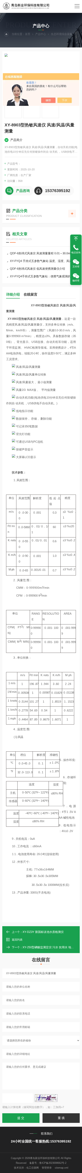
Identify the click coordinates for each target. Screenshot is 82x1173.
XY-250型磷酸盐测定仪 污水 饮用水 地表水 (50, 947)
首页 (27, 34)
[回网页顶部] (76, 239)
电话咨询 (75, 252)
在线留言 (30, 294)
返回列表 (17, 939)
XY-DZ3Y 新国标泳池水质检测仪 (43, 931)
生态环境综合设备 (61, 34)
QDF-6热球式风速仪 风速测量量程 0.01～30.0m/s (41, 253)
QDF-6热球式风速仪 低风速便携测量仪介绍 (37, 268)
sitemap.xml (61, 1167)
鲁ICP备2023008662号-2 (52, 1162)
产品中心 (40, 34)
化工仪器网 (32, 1167)
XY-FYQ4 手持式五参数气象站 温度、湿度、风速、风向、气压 (43, 261)
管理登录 (47, 1167)
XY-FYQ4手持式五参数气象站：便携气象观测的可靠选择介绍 (43, 276)
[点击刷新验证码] (46, 1098)
